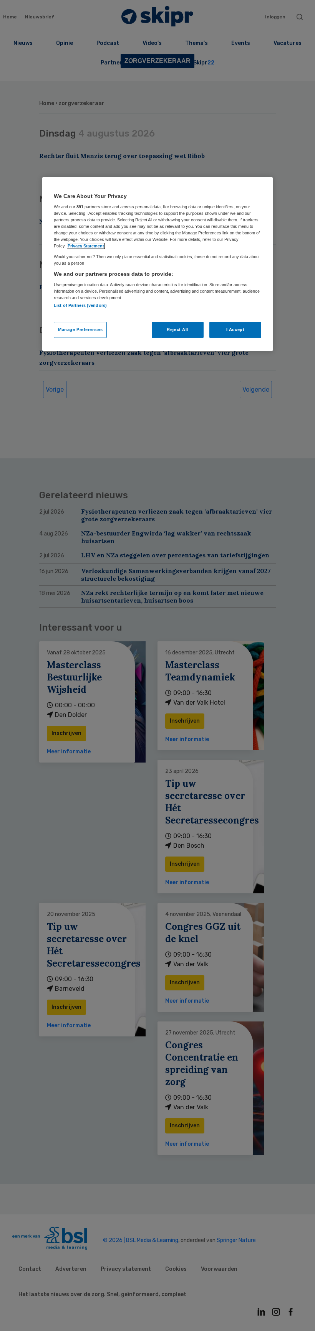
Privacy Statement (86, 246)
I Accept (235, 329)
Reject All (177, 329)
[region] (157, 264)
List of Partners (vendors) (80, 305)
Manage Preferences (80, 329)
